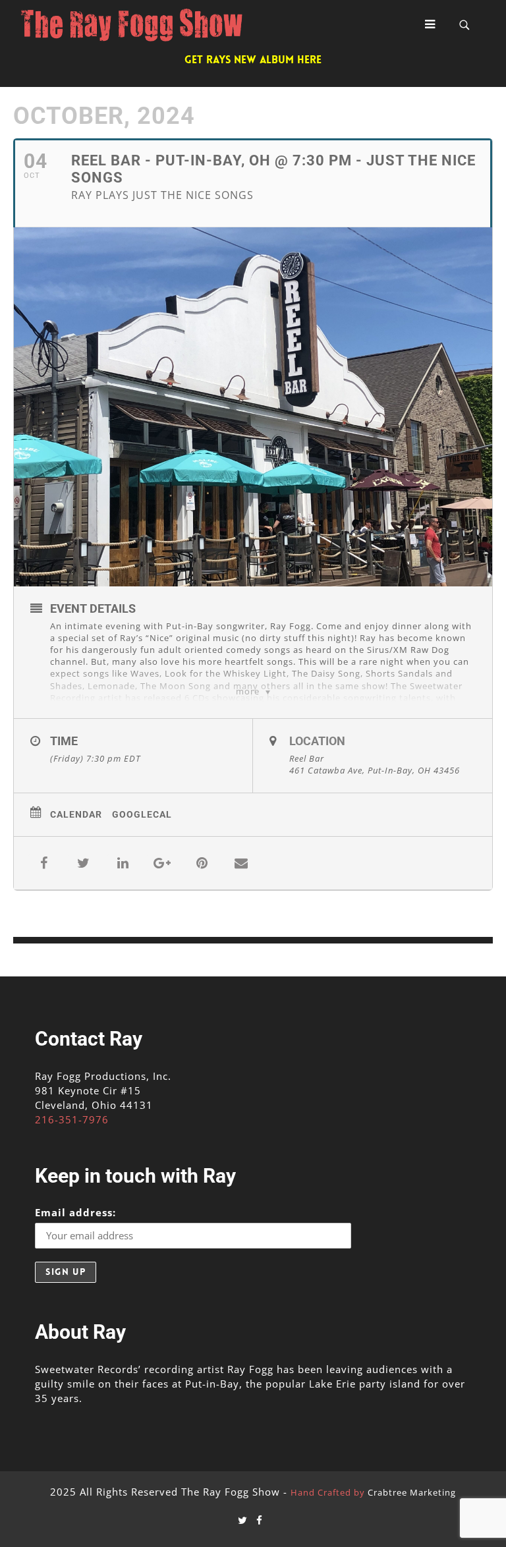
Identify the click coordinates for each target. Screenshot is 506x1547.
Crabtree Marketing (412, 1492)
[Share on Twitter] (83, 863)
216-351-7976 (72, 1119)
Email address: (75, 1212)
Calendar (76, 814)
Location (317, 741)
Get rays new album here (253, 60)
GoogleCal (142, 814)
